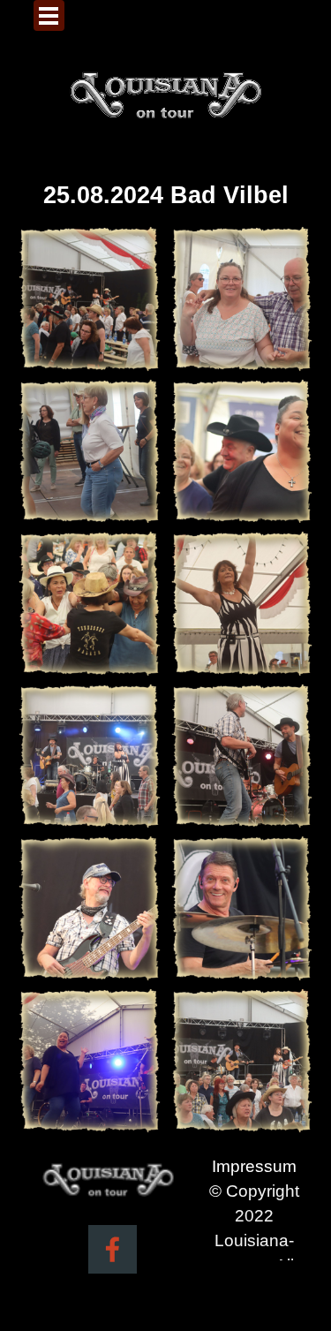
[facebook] (112, 1249)
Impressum (254, 1166)
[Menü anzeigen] (49, 15)
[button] (89, 299)
